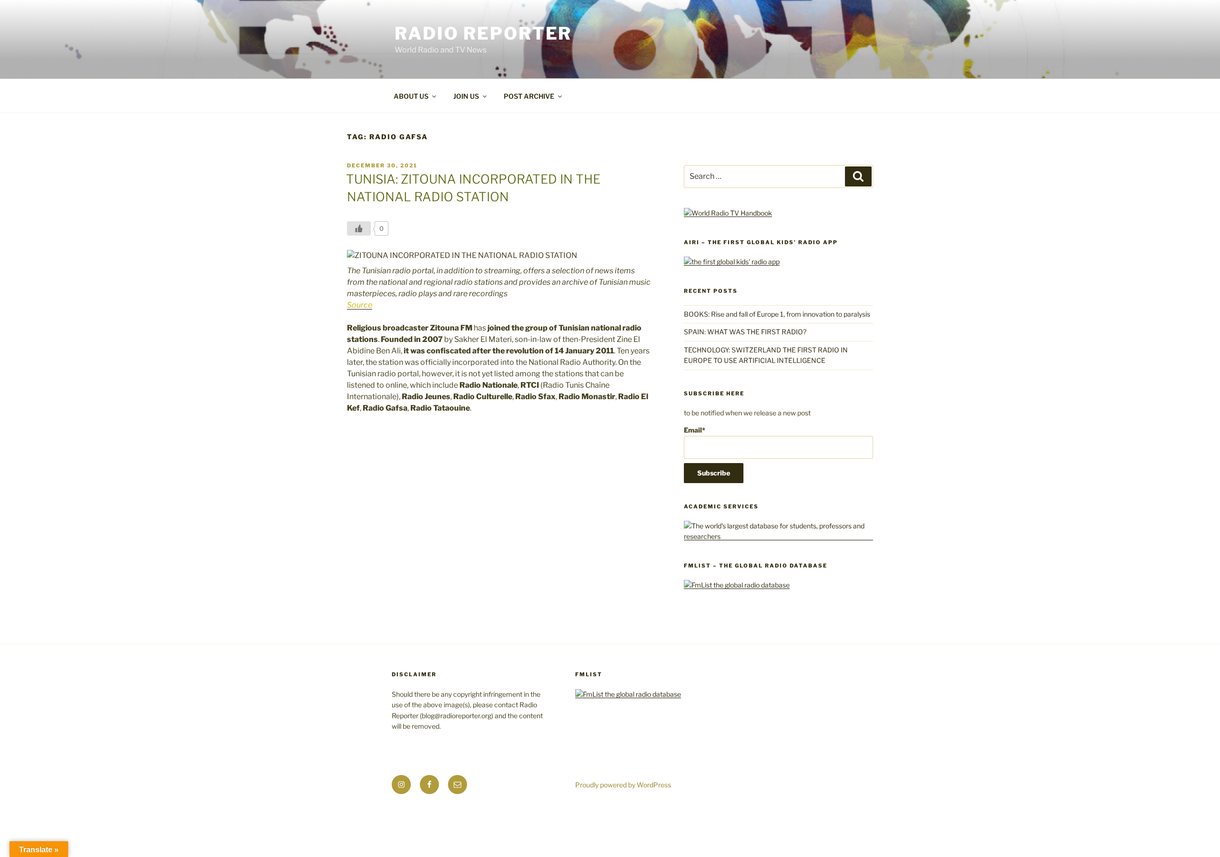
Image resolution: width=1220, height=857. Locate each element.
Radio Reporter (483, 33)
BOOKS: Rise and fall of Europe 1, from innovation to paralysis (777, 314)
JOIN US (466, 96)
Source (359, 305)
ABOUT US (411, 96)
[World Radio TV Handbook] (728, 213)
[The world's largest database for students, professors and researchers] (778, 536)
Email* (694, 430)
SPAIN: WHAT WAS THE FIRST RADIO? (746, 332)
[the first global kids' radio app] (732, 262)
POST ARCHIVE (529, 96)
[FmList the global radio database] (737, 585)
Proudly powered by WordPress (623, 785)
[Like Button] (359, 228)
